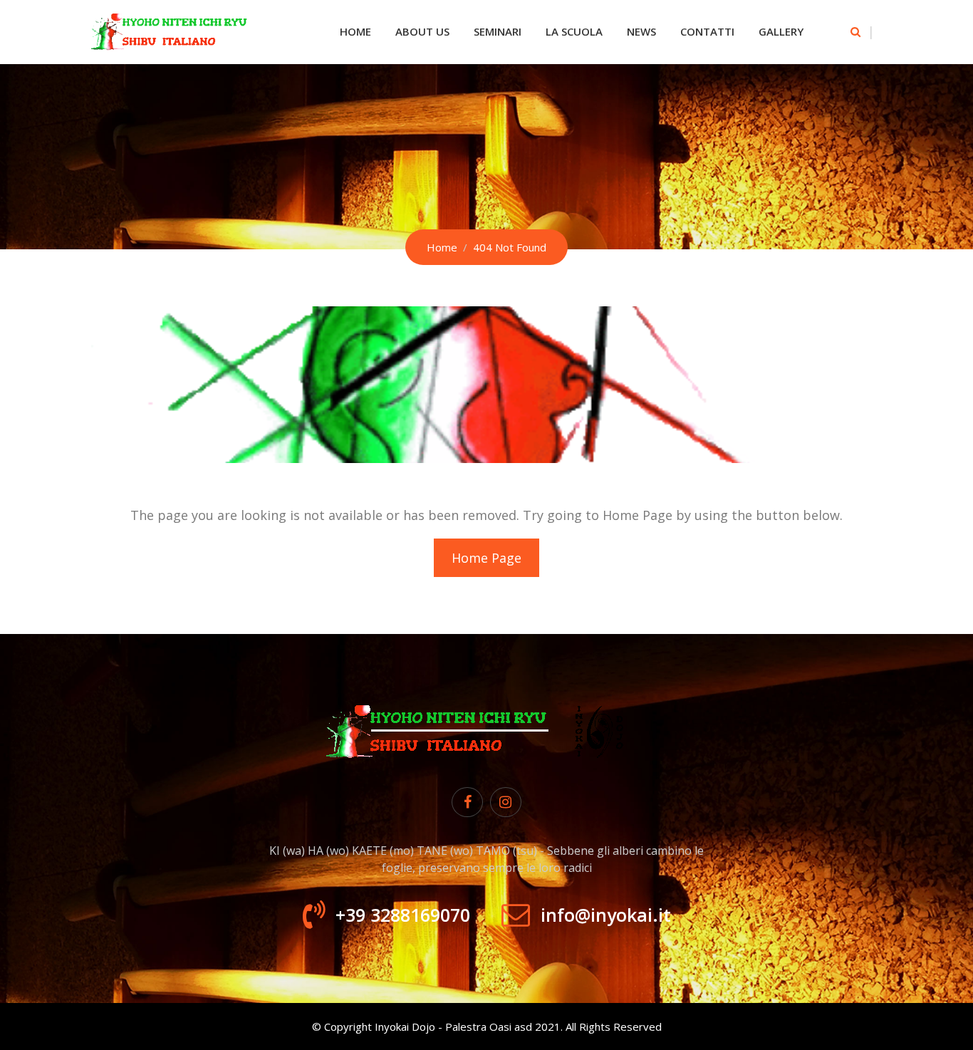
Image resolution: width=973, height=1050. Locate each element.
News (641, 31)
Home (355, 31)
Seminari (497, 31)
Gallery (781, 31)
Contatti (707, 31)
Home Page (486, 557)
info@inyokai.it (606, 915)
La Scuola (574, 31)
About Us (422, 31)
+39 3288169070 (402, 915)
